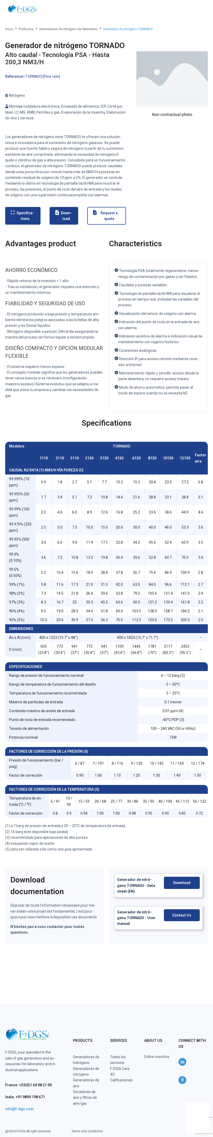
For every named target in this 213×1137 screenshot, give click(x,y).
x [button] (204, 1105)
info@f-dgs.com (19, 1109)
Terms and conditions (87, 1131)
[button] (200, 9)
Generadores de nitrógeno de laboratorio (68, 29)
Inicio (9, 29)
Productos (26, 29)
